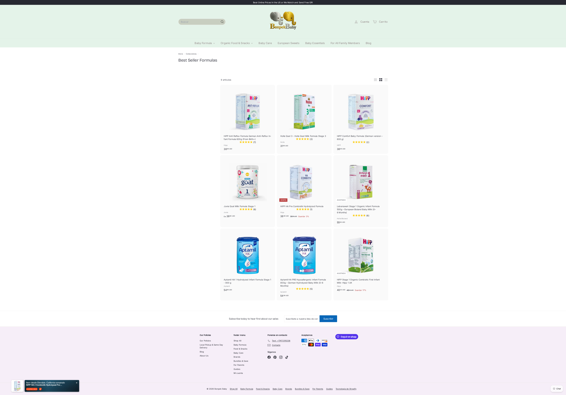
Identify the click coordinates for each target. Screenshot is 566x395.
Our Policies (205, 340)
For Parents (239, 365)
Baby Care (265, 43)
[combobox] (202, 22)
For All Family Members (345, 43)
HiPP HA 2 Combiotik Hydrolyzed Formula (44, 383)
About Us (204, 355)
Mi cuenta (238, 373)
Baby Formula (204, 43)
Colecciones (191, 54)
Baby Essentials (315, 43)
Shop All (237, 340)
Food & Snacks (240, 349)
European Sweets (288, 43)
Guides (237, 369)
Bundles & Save (241, 361)
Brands (237, 357)
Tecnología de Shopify (346, 389)
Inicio (180, 54)
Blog (368, 43)
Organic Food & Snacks (235, 43)
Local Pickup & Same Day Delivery (211, 346)
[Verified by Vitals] (40, 387)
